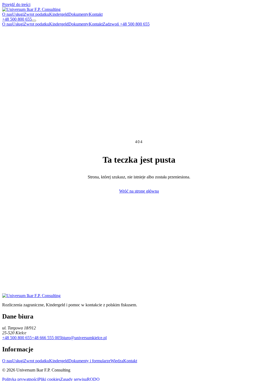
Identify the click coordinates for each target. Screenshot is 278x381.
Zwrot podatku (36, 14)
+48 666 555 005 (46, 337)
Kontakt (96, 14)
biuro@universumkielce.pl (84, 337)
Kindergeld (58, 14)
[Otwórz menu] (34, 20)
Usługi (18, 14)
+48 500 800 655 (17, 337)
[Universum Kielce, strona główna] (31, 9)
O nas (7, 14)
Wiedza (116, 360)
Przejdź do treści (16, 4)
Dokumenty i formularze (89, 360)
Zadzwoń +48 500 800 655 (126, 24)
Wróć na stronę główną (139, 191)
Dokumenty (78, 14)
